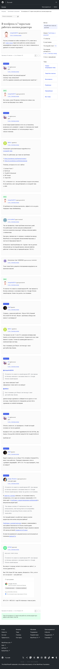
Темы (17, 632)
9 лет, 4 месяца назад (15, 35)
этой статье (9, 43)
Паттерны (19, 637)
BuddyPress (6, 650)
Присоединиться (50, 629)
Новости (4, 632)
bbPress (5, 648)
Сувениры (48, 637)
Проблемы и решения (13, 11)
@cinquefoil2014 (8, 370)
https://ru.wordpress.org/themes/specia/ (16, 161)
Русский (7, 657)
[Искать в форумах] (17, 16)
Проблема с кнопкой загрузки (12, 523)
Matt (4, 645)
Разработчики (34, 635)
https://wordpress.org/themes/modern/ (15, 158)
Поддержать (49, 635)
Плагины (18, 635)
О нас (3, 629)
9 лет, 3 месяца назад (13, 96)
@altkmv (6, 388)
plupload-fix (12, 536)
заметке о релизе (9, 495)
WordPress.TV (35, 637)
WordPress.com (7, 642)
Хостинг (4, 635)
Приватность (5, 637)
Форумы (4, 7)
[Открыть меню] (56, 2)
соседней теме (7, 151)
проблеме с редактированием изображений (24, 500)
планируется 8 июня (21, 530)
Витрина (18, 629)
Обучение (33, 629)
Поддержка (33, 632)
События (47, 632)
